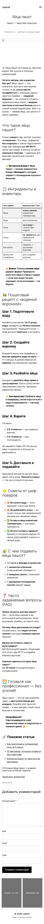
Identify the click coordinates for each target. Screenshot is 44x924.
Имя (4, 831)
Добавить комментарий (28, 32)
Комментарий (9, 801)
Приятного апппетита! (13, 777)
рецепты (10, 32)
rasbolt (6, 7)
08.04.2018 (7, 783)
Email (4, 843)
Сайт (4, 855)
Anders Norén (26, 917)
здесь (27, 585)
